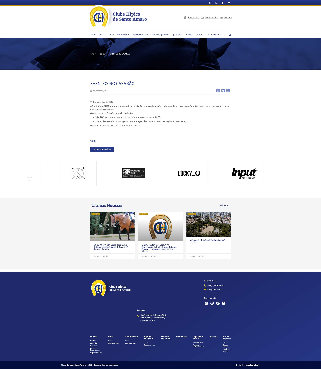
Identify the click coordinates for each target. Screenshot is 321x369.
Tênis (225, 342)
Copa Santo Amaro (198, 337)
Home (94, 35)
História (93, 340)
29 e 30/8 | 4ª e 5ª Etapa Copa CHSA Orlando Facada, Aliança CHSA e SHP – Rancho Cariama (112, 247)
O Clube (102, 35)
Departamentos (96, 353)
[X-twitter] (217, 303)
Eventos (199, 35)
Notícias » (103, 54)
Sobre (110, 340)
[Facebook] (212, 303)
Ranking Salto (198, 342)
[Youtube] (229, 2)
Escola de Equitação (160, 35)
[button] (230, 35)
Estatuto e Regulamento (95, 349)
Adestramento (123, 35)
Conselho (93, 343)
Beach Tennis (225, 345)
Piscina (225, 352)
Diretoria (93, 346)
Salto (111, 35)
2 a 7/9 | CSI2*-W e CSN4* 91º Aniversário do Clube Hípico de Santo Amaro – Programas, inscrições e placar (159, 248)
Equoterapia (177, 35)
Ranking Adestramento (198, 345)
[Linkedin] (223, 303)
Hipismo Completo (140, 35)
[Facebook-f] (222, 2)
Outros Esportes (213, 35)
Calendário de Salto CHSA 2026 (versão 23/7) (208, 241)
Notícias (189, 35)
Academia (226, 349)
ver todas (224, 205)
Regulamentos (113, 343)
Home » (92, 54)
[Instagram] (216, 2)
